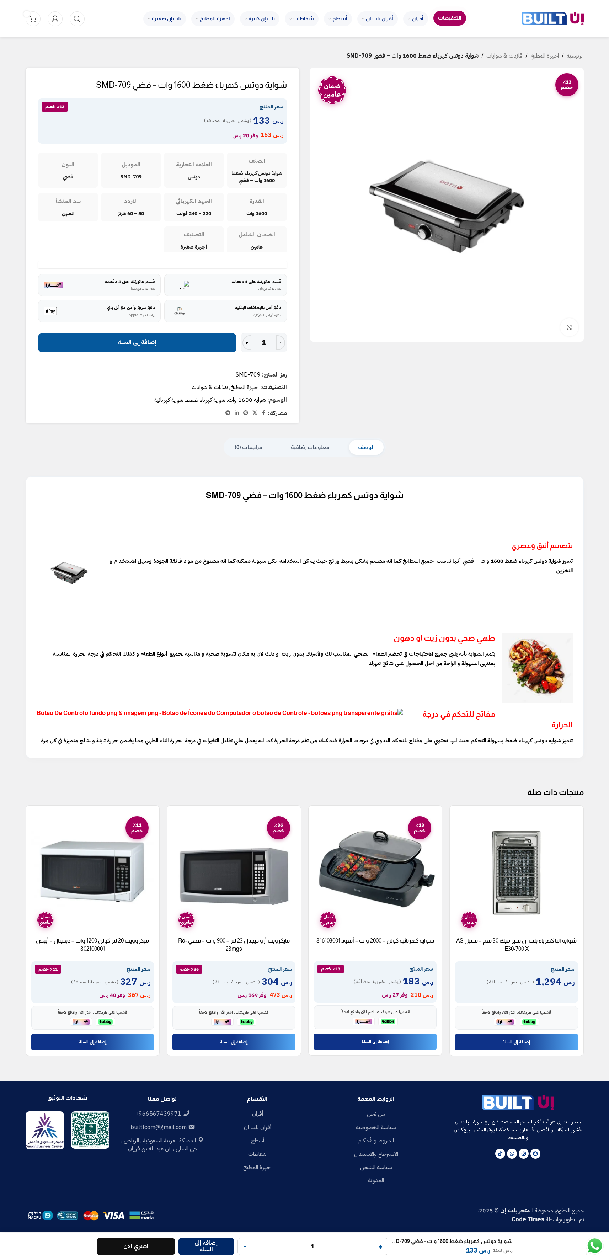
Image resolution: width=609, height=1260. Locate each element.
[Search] (77, 19)
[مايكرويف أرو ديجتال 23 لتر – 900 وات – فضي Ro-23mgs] (233, 872)
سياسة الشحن (376, 1167)
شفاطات (257, 1154)
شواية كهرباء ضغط (205, 400)
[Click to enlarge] (569, 327)
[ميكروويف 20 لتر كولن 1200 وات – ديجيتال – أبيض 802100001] (92, 872)
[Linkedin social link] (237, 413)
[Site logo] (553, 18)
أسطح (257, 1140)
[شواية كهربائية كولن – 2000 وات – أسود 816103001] (375, 872)
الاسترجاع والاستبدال (376, 1154)
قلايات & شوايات (504, 56)
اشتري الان (135, 1246)
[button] (516, 1042)
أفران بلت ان (257, 1127)
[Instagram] (524, 1154)
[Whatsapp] (512, 1154)
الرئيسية (575, 56)
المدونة (376, 1180)
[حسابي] (55, 19)
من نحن (376, 1114)
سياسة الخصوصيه (376, 1127)
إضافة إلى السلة (137, 342)
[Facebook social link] (264, 413)
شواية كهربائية (168, 400)
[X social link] (255, 413)
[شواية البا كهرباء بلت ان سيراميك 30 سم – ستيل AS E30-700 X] (516, 872)
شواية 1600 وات (247, 400)
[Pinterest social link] (245, 413)
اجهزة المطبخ (544, 56)
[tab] (366, 447)
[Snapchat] (535, 1154)
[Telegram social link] (228, 413)
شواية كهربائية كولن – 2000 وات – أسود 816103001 (375, 941)
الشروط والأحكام (376, 1140)
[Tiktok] (500, 1154)
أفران (257, 1114)
